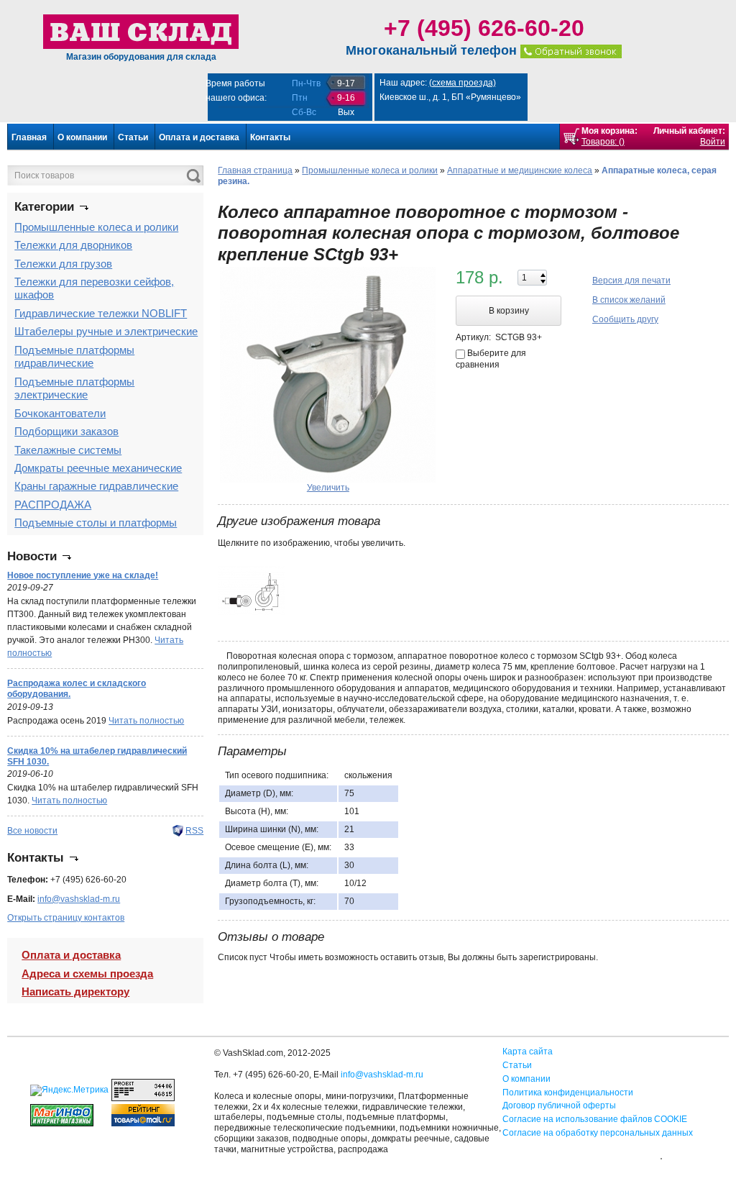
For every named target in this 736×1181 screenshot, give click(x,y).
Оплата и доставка (199, 137)
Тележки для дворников (73, 245)
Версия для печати (631, 280)
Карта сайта (527, 1052)
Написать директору (75, 991)
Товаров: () (603, 142)
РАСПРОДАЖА (52, 504)
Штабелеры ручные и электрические (106, 331)
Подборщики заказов (66, 431)
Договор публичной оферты (559, 1105)
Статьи (133, 137)
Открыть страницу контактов (65, 918)
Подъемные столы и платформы (95, 522)
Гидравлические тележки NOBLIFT (100, 313)
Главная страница (255, 170)
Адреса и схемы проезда (87, 973)
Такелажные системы (67, 450)
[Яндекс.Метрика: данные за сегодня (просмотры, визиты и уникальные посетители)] (69, 1090)
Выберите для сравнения (491, 359)
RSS (194, 831)
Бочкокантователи (60, 413)
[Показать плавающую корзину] (571, 137)
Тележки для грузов (63, 263)
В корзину (509, 311)
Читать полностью (146, 721)
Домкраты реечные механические (98, 468)
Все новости (32, 831)
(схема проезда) (462, 83)
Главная (29, 137)
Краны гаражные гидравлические (96, 486)
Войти (712, 142)
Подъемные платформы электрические (74, 388)
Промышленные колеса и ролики (96, 227)
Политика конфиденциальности (567, 1092)
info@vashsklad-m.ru (78, 899)
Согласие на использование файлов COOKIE (594, 1119)
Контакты (270, 137)
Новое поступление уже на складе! (82, 575)
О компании (82, 137)
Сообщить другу (625, 319)
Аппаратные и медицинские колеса (519, 170)
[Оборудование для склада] (141, 31)
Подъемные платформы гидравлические (74, 356)
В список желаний (629, 300)
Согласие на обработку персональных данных (597, 1133)
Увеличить (328, 488)
